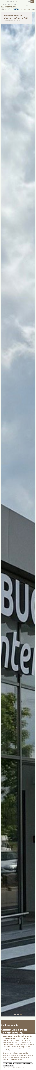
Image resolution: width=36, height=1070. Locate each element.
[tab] (15, 1014)
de (32, 1)
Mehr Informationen (11, 21)
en (27, 5)
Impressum (21, 1067)
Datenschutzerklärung (10, 1067)
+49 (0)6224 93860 (10, 4)
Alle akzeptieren (7, 1063)
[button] (34, 9)
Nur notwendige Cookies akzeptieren (22, 1063)
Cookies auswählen (8, 1065)
